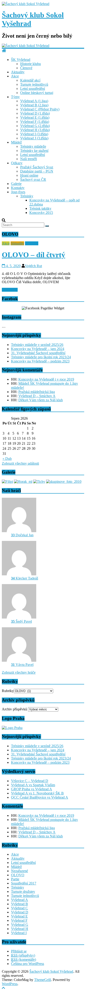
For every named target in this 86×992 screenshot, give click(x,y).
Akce (15, 76)
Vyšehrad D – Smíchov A (36, 396)
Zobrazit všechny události (20, 463)
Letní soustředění (32, 88)
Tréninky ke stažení (34, 151)
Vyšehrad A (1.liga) (34, 101)
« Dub (7, 459)
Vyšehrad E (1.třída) (34, 117)
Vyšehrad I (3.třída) (34, 134)
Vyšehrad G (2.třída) (35, 126)
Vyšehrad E (19, 916)
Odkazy (16, 163)
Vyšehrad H (19, 929)
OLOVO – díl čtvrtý (33, 255)
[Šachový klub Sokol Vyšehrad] (25, 4)
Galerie (16, 184)
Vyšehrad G (19, 925)
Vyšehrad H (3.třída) (35, 130)
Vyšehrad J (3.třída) (34, 138)
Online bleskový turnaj (36, 93)
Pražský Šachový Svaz (36, 167)
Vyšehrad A (19, 900)
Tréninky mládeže (33, 146)
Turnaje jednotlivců (34, 84)
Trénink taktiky (40, 208)
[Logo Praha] (12, 728)
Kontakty (18, 188)
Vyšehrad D (19, 912)
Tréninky (26, 196)
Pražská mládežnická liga (36, 392)
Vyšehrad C (19, 908)
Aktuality (18, 72)
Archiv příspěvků (14, 709)
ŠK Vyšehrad (20, 60)
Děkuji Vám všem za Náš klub (40, 400)
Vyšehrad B (19, 904)
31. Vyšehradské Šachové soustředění (38, 353)
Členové (26, 68)
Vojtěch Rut (33, 266)
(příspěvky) (23, 955)
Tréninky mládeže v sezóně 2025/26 (37, 345)
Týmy (15, 97)
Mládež (16, 142)
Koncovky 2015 (41, 213)
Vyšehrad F (19, 920)
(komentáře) (23, 959)
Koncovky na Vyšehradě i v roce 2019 (46, 379)
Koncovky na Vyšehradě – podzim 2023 (40, 361)
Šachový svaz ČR (33, 179)
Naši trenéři (28, 159)
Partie (15, 879)
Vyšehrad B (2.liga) (34, 105)
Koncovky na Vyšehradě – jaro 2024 (37, 349)
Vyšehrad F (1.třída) (34, 122)
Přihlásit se (19, 951)
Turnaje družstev (23, 891)
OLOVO (31, 243)
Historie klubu (30, 64)
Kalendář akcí (30, 80)
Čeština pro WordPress (27, 964)
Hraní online (29, 175)
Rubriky (8, 691)
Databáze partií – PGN (36, 171)
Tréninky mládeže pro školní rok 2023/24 (41, 357)
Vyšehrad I (19, 933)
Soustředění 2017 (23, 883)
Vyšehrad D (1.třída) (35, 113)
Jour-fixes (18, 192)
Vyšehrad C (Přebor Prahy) (39, 109)
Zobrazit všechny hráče (19, 672)
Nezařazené (19, 871)
